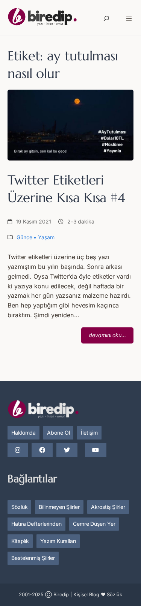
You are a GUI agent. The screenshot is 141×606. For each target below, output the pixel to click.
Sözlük (19, 507)
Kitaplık (20, 541)
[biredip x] (67, 450)
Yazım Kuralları (58, 541)
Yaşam (46, 237)
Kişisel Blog (86, 594)
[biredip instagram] (17, 450)
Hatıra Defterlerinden (36, 523)
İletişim (89, 432)
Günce (24, 237)
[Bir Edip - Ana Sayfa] (42, 18)
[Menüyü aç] (128, 18)
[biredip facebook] (42, 450)
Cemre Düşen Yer (94, 523)
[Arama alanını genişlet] (106, 18)
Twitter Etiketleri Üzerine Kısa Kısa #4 (66, 189)
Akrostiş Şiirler (108, 507)
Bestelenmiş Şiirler (33, 558)
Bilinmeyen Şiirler (59, 507)
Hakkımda (23, 432)
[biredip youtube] (95, 450)
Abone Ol (58, 432)
